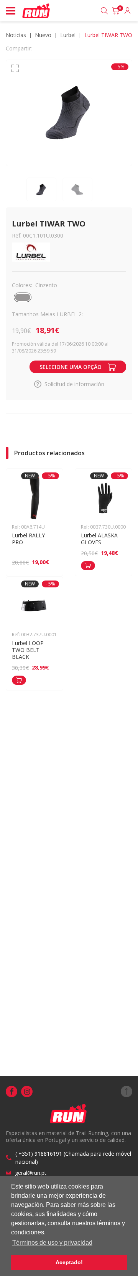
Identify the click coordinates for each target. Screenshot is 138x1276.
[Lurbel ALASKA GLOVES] (88, 565)
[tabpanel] (69, 113)
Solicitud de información (74, 384)
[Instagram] (27, 1091)
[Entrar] (128, 10)
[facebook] (11, 1091)
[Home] (36, 10)
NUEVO (43, 35)
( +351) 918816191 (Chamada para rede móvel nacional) (73, 1157)
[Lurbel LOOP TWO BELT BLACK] (19, 680)
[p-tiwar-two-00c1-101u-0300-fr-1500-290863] (69, 113)
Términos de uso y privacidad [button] (52, 1242)
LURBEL (68, 35)
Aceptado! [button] (69, 1262)
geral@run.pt (30, 1172)
